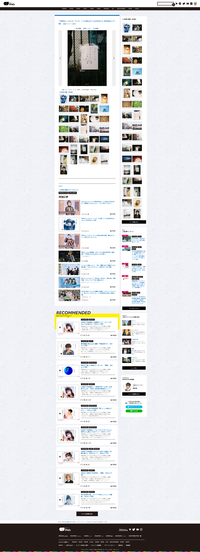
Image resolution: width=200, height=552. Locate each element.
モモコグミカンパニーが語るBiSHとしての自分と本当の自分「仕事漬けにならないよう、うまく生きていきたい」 (97, 202)
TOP (59, 522)
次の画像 (95, 28)
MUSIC (71, 8)
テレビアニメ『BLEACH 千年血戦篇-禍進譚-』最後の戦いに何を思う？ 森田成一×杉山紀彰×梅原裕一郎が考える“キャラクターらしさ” (139, 300)
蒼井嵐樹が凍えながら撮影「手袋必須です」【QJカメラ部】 (96, 345)
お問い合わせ (69, 545)
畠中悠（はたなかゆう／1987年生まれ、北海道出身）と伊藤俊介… (138, 361)
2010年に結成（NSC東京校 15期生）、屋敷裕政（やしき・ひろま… (138, 333)
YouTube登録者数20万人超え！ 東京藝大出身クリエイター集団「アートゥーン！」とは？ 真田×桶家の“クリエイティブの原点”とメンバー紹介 (138, 255)
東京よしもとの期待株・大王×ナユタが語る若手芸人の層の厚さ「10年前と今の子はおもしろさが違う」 (98, 253)
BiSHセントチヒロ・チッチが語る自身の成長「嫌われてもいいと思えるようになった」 (97, 236)
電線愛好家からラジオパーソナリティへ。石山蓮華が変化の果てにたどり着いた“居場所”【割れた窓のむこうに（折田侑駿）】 (138, 284)
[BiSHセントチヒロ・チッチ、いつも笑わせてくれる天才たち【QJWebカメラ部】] (64, 98)
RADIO (97, 542)
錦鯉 (133, 348)
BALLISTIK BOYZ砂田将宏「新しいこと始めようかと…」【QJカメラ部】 (96, 409)
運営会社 (120, 545)
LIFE (107, 542)
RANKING (106, 8)
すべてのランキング (134, 308)
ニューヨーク (135, 330)
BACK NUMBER (121, 8)
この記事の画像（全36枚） (66, 92)
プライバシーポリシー (109, 545)
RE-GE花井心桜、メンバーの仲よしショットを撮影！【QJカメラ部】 (96, 495)
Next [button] (143, 387)
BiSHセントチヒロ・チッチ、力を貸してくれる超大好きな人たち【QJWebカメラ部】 (97, 219)
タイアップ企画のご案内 (82, 545)
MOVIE (78, 8)
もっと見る (134, 368)
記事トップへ (87, 28)
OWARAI (64, 8)
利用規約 (128, 545)
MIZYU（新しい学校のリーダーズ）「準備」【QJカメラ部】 (96, 366)
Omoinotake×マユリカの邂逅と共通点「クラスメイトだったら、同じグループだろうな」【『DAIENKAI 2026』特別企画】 (98, 293)
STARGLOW (135, 339)
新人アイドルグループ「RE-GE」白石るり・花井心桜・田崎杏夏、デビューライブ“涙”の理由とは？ (98, 279)
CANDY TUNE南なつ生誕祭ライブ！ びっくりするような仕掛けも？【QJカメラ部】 (96, 323)
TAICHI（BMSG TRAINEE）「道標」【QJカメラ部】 (96, 474)
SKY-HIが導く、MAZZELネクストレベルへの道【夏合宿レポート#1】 (138, 240)
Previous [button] (124, 387)
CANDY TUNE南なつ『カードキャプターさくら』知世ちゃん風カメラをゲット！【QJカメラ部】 (96, 431)
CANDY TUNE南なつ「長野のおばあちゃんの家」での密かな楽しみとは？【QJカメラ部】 (138, 269)
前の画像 (78, 28)
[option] (135, 386)
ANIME (92, 8)
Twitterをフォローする (135, 407)
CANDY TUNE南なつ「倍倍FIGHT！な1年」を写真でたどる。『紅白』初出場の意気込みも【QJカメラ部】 (96, 388)
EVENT (137, 8)
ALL (113, 8)
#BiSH (60, 186)
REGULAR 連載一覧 (66, 522)
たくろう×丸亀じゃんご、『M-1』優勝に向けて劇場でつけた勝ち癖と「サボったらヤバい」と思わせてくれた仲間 (98, 266)
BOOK (102, 542)
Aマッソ (134, 321)
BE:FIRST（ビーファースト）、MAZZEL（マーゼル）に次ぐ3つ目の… (138, 343)
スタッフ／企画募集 (96, 545)
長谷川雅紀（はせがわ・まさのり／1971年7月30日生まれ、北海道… (138, 352)
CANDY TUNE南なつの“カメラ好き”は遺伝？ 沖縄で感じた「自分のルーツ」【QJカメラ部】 (96, 452)
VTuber (85, 8)
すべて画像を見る (134, 222)
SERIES (99, 8)
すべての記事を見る (87, 514)
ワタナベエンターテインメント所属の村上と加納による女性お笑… (138, 324)
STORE (130, 8)
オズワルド (134, 358)
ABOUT (61, 545)
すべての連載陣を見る (134, 394)
